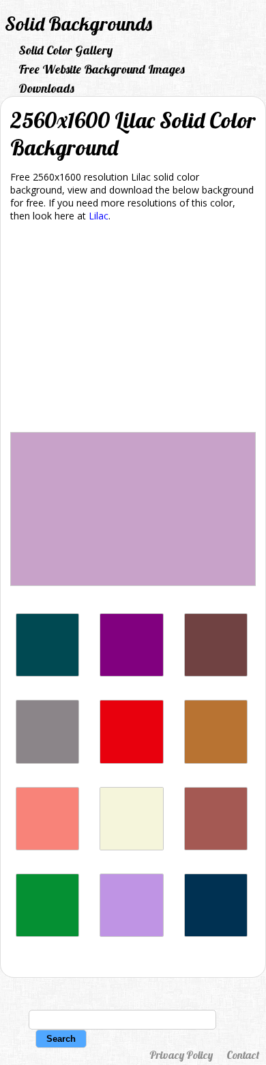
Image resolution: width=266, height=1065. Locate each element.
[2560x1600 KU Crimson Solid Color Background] (131, 760)
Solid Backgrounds (78, 23)
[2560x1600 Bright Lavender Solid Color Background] (131, 933)
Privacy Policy (181, 1055)
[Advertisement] (133, 329)
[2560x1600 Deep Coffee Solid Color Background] (216, 672)
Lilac (98, 215)
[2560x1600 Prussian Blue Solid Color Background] (216, 933)
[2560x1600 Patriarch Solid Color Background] (131, 672)
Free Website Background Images (101, 69)
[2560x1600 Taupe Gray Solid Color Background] (47, 760)
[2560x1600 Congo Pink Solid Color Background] (47, 846)
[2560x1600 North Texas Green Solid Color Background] (47, 933)
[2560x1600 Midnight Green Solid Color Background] (47, 672)
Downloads (46, 88)
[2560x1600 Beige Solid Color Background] (131, 846)
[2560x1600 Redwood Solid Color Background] (216, 846)
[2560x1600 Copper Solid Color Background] (216, 760)
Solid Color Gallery (65, 50)
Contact (242, 1055)
